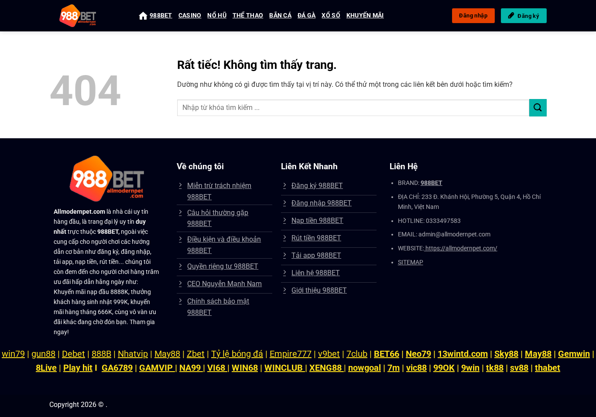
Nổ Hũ (216, 15)
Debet (73, 354)
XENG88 (326, 367)
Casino (190, 15)
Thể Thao (248, 15)
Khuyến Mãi (365, 15)
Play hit (77, 367)
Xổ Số (331, 15)
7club (356, 354)
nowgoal (364, 367)
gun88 (43, 354)
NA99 (191, 367)
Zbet (196, 354)
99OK (444, 367)
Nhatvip (133, 354)
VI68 (217, 367)
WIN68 (245, 367)
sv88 (519, 367)
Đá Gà (306, 15)
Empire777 (291, 354)
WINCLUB (284, 367)
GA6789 (117, 367)
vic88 (416, 367)
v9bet (329, 354)
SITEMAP (410, 262)
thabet (547, 367)
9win (470, 367)
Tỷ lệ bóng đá (237, 354)
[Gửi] (538, 107)
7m (393, 367)
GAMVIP (157, 367)
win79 (13, 354)
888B (101, 354)
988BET (161, 15)
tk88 (495, 367)
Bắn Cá (280, 15)
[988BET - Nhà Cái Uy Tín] (87, 15)
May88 (167, 354)
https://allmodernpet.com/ (460, 248)
